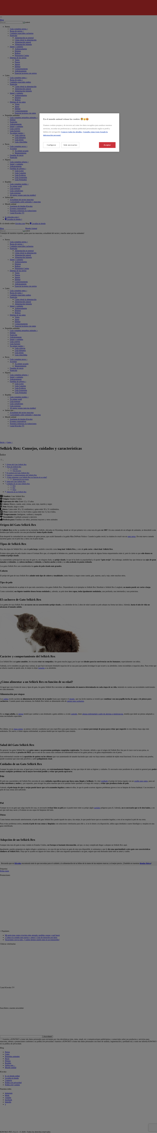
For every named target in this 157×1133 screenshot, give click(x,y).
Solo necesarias (70, 145)
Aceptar (107, 145)
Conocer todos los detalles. (71, 132)
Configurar (51, 145)
